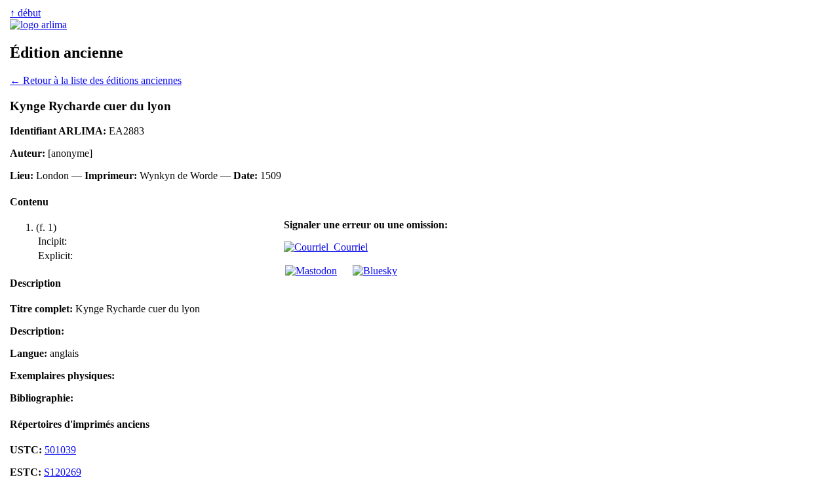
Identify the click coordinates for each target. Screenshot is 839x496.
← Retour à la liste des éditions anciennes (96, 80)
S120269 (62, 472)
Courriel (348, 247)
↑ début (25, 12)
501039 (60, 449)
